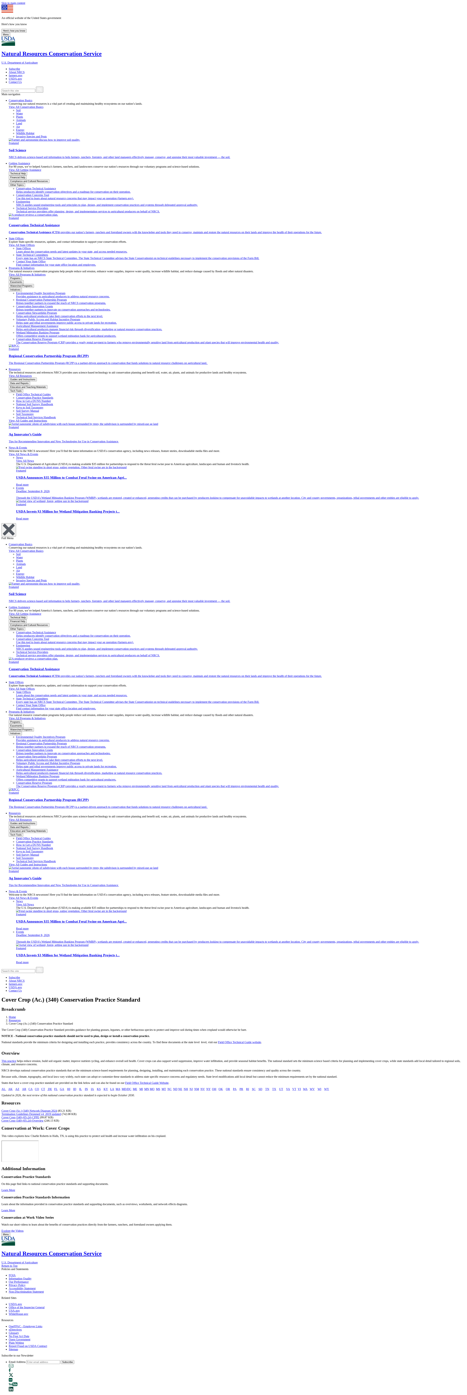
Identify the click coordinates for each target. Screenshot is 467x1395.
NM (196, 1089)
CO (37, 1089)
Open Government (19, 1339)
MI (141, 1089)
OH (214, 1089)
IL (80, 1089)
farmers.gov (15, 75)
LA (112, 1089)
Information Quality (20, 1278)
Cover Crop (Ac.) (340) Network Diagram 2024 (29, 1110)
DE (49, 1089)
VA (288, 1089)
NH (186, 1089)
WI (319, 1089)
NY (208, 1089)
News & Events (18, 447)
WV (312, 1089)
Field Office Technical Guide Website (147, 1082)
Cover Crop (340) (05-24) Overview (22, 1120)
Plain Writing (16, 1342)
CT (43, 1089)
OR (228, 1089)
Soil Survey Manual (27, 410)
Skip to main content (13, 3)
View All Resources (20, 375)
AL (3, 1089)
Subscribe (14, 68)
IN (86, 1089)
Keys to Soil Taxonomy (29, 407)
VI (299, 1089)
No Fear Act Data (19, 1336)
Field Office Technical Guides (33, 394)
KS (99, 1089)
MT (164, 1089)
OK (221, 1089)
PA (235, 1089)
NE (180, 1089)
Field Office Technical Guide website (239, 1042)
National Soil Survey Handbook (34, 404)
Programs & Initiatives (21, 268)
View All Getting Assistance (25, 169)
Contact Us (15, 82)
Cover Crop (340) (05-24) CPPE (20, 1117)
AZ (17, 1089)
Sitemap (13, 1349)
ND (175, 1089)
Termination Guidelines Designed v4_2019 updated (31, 1114)
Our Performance (19, 1281)
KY (106, 1089)
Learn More (8, 1190)
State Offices (16, 238)
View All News (25, 460)
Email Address (17, 1361)
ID (74, 1089)
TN (267, 1089)
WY (326, 1089)
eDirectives (15, 1329)
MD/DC (126, 1089)
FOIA (12, 1275)
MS (158, 1089)
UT (281, 1089)
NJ (191, 1089)
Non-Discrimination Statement (26, 1291)
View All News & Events (23, 454)
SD (260, 1089)
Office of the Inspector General (27, 1307)
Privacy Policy (17, 1285)
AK (10, 1089)
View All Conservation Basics (26, 107)
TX (274, 1089)
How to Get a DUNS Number (33, 401)
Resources (15, 369)
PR (241, 1089)
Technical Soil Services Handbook (36, 417)
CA (30, 1089)
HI (68, 1089)
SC (254, 1089)
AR (24, 1089)
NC (169, 1089)
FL (56, 1089)
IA (92, 1089)
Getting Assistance (19, 163)
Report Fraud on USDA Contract (28, 1346)
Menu (6, 34)
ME (135, 1089)
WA (305, 1089)
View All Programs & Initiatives (27, 274)
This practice (8, 1061)
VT (294, 1089)
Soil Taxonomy (25, 414)
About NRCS (17, 72)
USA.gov (14, 1310)
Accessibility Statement (22, 1288)
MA (118, 1089)
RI (247, 1089)
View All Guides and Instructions (28, 420)
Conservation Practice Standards (34, 397)
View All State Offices (22, 245)
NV (202, 1089)
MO (152, 1089)
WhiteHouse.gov (18, 1313)
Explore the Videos (12, 1230)
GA (62, 1089)
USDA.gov (15, 78)
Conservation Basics (20, 100)
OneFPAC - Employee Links (25, 1326)
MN (146, 1089)
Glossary (14, 1332)
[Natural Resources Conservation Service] (233, 41)
